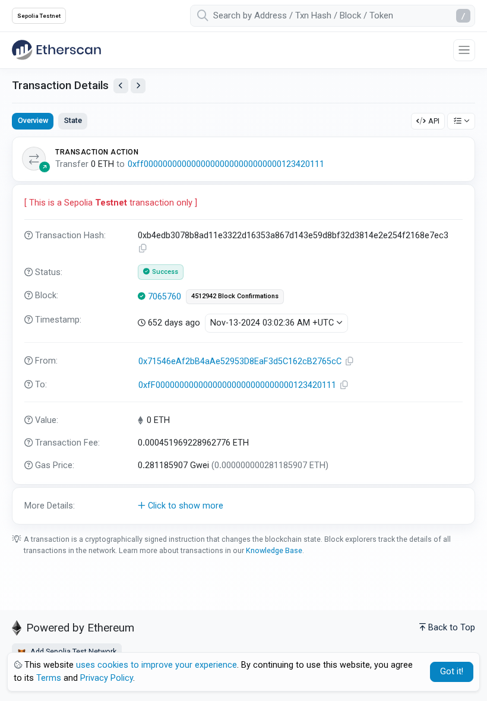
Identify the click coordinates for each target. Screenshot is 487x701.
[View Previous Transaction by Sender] (120, 85)
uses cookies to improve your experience (156, 665)
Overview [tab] (33, 120)
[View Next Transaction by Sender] (138, 85)
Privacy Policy (106, 678)
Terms (48, 678)
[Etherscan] (56, 50)
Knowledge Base (274, 550)
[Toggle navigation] (464, 50)
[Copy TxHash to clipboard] (143, 249)
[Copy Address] (349, 361)
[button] (243, 506)
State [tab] (73, 120)
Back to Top (451, 628)
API (433, 120)
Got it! (451, 672)
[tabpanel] (243, 331)
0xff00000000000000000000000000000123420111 (226, 164)
